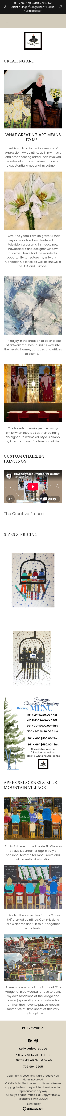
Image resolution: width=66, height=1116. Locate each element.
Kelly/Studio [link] (33, 1028)
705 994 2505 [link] (33, 1067)
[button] (7, 21)
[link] (33, 41)
